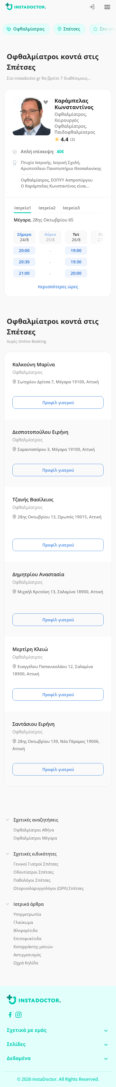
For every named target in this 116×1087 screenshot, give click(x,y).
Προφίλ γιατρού (58, 402)
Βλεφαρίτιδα (25, 930)
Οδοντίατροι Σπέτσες (33, 872)
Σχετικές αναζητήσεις (35, 820)
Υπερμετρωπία (27, 914)
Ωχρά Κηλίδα (25, 962)
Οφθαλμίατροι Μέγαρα (35, 838)
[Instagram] (18, 1014)
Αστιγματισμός (27, 954)
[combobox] (26, 29)
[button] (102, 30)
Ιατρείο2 (47, 207)
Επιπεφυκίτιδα (27, 938)
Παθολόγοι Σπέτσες (31, 880)
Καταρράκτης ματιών (33, 946)
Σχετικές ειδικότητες (35, 854)
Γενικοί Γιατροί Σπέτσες (35, 864)
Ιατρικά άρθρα (28, 904)
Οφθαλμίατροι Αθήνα (33, 830)
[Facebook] (10, 1014)
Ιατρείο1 (22, 207)
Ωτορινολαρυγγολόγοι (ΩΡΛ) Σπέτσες (48, 888)
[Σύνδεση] (92, 7)
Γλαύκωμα (23, 922)
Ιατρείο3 (71, 207)
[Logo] (25, 7)
